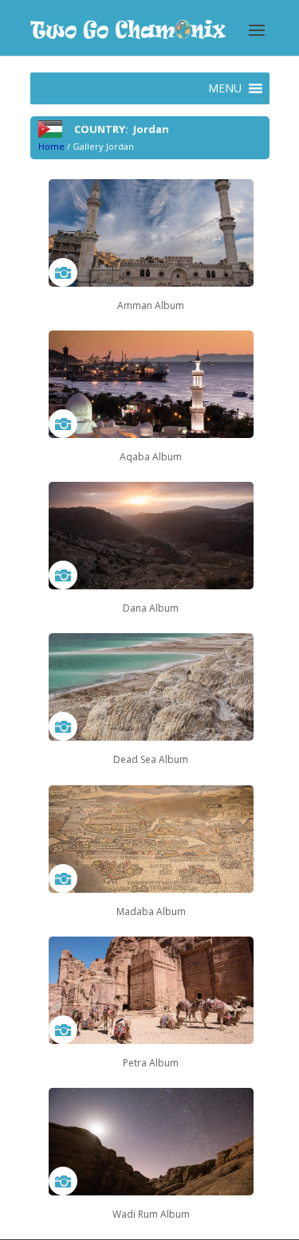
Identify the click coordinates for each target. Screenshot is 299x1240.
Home (51, 146)
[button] (225, 88)
